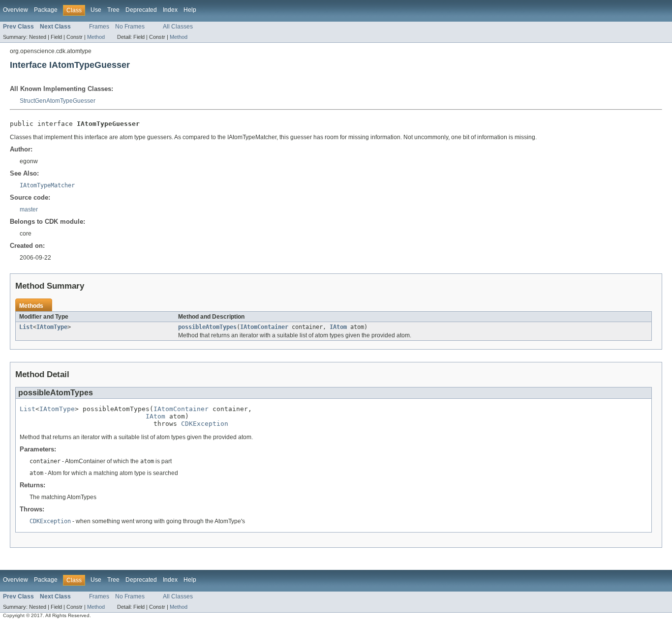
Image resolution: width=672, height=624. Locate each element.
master (29, 209)
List (26, 327)
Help (189, 9)
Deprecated (141, 9)
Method (96, 37)
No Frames (130, 26)
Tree (113, 9)
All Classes (178, 26)
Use (96, 9)
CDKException (204, 423)
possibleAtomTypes (207, 327)
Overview (15, 9)
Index (170, 9)
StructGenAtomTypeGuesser (57, 100)
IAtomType (51, 327)
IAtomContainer (264, 327)
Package (46, 9)
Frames (99, 26)
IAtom (338, 327)
